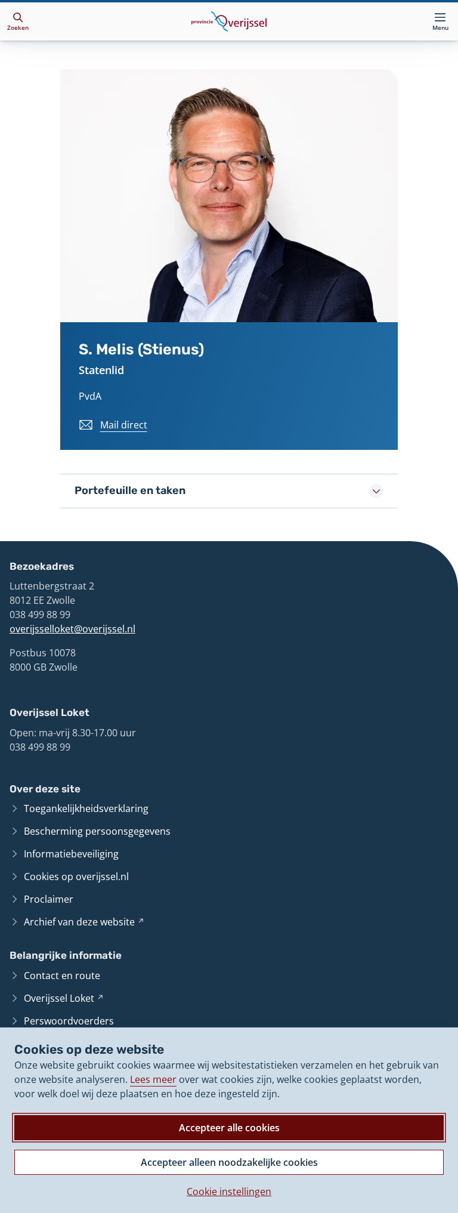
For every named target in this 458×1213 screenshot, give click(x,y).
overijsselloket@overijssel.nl (72, 628)
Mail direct (123, 424)
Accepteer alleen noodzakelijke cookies (229, 1162)
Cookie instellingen (229, 1191)
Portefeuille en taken (130, 490)
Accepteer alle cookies (229, 1127)
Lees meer (153, 1079)
